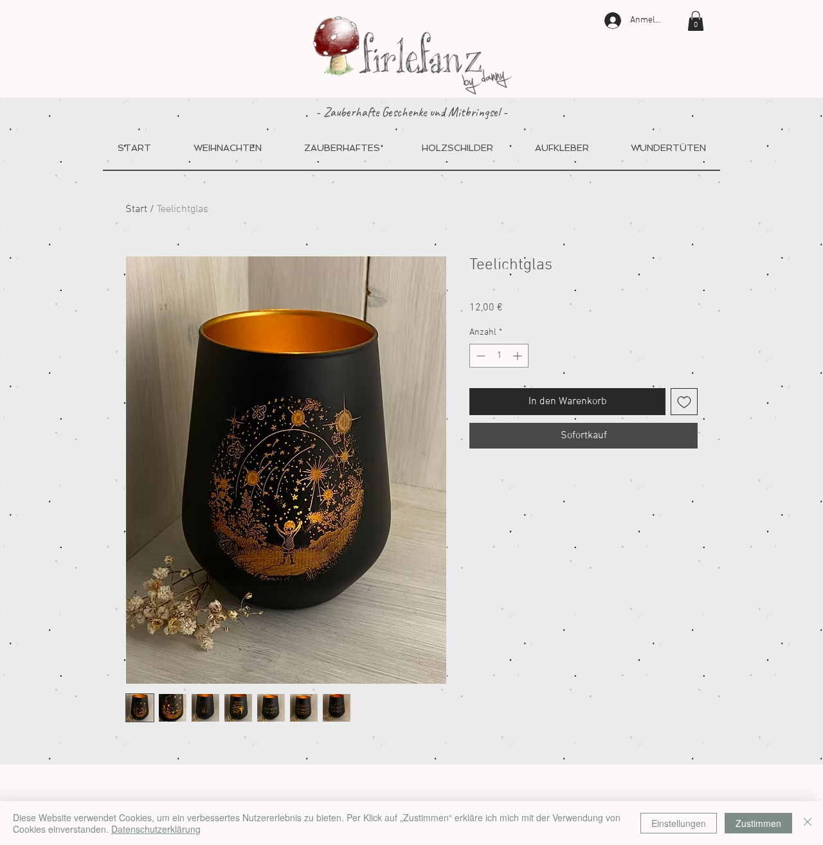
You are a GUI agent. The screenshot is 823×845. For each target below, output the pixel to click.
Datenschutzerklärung (156, 829)
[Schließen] (807, 823)
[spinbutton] (499, 355)
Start (136, 209)
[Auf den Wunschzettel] (684, 401)
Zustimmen (758, 823)
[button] (695, 21)
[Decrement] (479, 355)
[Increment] (519, 355)
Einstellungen (678, 823)
